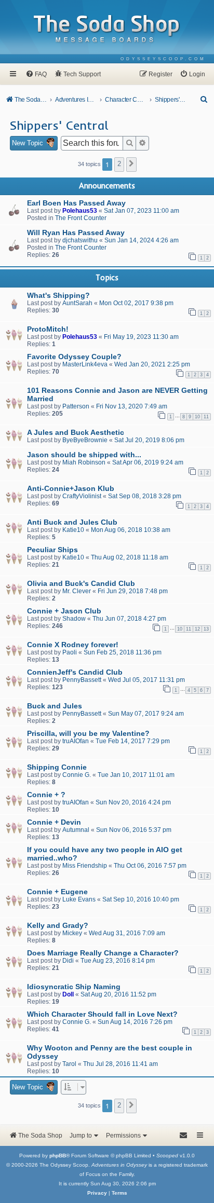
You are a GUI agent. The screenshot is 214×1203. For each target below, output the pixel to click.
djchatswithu (80, 240)
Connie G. (76, 774)
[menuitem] (163, 59)
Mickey (72, 933)
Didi (68, 960)
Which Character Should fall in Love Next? (102, 1014)
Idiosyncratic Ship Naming (74, 986)
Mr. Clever (76, 591)
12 (197, 629)
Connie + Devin (54, 822)
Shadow (74, 618)
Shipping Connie (57, 767)
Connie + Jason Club (64, 611)
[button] (131, 164)
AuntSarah (77, 303)
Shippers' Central (59, 125)
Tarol (69, 1064)
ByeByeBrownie (85, 440)
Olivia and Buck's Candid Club (81, 583)
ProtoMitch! (48, 329)
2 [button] (119, 164)
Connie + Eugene (57, 891)
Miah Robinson (83, 462)
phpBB (57, 1155)
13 (206, 629)
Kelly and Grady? (57, 925)
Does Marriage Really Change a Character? (103, 953)
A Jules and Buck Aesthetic (75, 432)
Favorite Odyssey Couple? (74, 356)
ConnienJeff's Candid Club (75, 672)
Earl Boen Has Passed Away (76, 203)
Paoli (69, 652)
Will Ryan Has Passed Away (76, 232)
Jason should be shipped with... (84, 454)
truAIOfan (75, 741)
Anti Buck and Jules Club (72, 522)
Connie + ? (46, 794)
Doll (68, 994)
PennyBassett (81, 679)
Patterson (75, 406)
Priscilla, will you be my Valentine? (88, 733)
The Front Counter (80, 218)
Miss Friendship (84, 865)
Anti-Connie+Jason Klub (70, 488)
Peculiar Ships (52, 549)
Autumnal (75, 829)
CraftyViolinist (81, 496)
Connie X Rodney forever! (72, 644)
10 (197, 416)
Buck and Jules (54, 706)
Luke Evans (79, 899)
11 (206, 416)
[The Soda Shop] (107, 29)
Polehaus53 (79, 210)
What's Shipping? (58, 295)
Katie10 (73, 530)
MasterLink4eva (85, 364)
